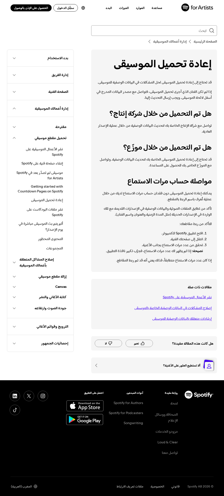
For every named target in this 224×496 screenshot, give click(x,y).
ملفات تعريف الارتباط (130, 486)
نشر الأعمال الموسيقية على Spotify (187, 297)
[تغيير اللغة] (83, 7)
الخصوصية (157, 486)
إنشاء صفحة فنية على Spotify (42, 163)
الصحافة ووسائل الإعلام (166, 417)
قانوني (175, 486)
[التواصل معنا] (98, 365)
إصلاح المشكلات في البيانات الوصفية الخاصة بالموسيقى (173, 307)
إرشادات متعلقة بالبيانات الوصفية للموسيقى (182, 318)
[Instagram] (43, 396)
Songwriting (133, 422)
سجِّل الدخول (65, 8)
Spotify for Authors (128, 402)
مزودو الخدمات (167, 431)
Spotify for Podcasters (126, 412)
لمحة (174, 403)
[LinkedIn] (15, 396)
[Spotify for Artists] (197, 7)
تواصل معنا (170, 452)
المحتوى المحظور (50, 238)
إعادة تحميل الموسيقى (47, 199)
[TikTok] (15, 410)
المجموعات (54, 248)
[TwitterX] (29, 396)
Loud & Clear (168, 442)
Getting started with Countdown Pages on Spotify (40, 189)
